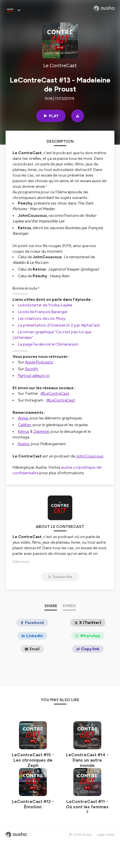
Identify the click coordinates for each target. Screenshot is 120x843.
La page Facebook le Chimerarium (48, 344)
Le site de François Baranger (43, 311)
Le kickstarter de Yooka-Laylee (45, 305)
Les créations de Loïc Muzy (41, 318)
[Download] (77, 115)
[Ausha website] (103, 8)
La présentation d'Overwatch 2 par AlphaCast (59, 325)
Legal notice (105, 835)
